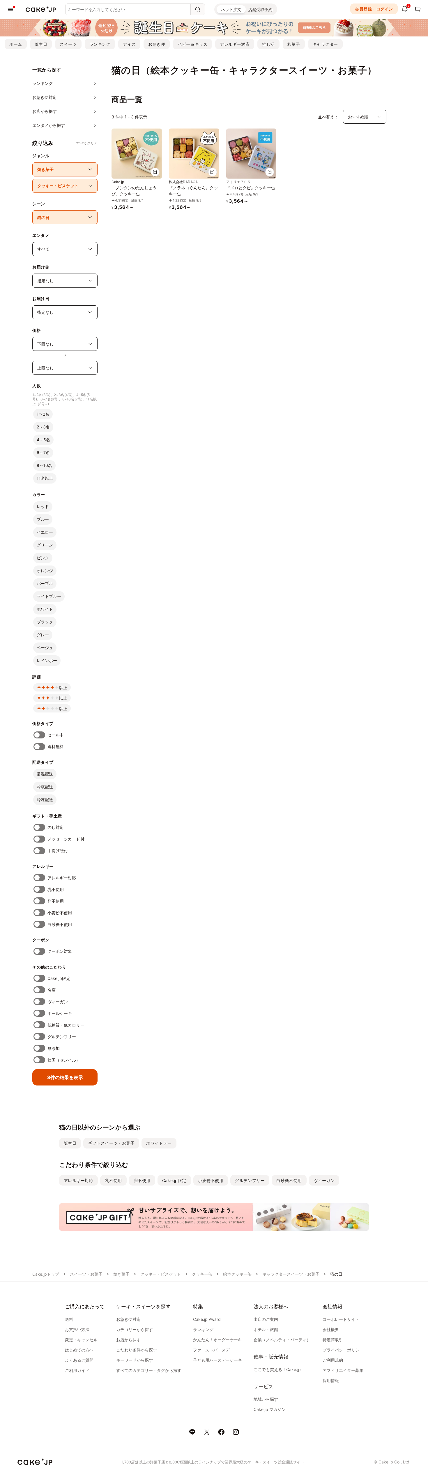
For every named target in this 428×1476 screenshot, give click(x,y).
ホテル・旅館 (266, 1329)
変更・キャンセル (81, 1339)
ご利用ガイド (77, 1370)
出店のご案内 (266, 1319)
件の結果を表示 (65, 1077)
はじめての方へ (79, 1349)
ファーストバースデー (213, 1349)
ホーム (15, 44)
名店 (51, 989)
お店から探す (128, 1339)
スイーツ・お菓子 (86, 1274)
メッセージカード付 (65, 838)
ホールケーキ (59, 1013)
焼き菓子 (121, 1274)
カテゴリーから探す (134, 1329)
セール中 (55, 734)
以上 (63, 687)
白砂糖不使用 (59, 924)
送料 (69, 1319)
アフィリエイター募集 (343, 1370)
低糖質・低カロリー (65, 1024)
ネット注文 (231, 9)
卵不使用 (55, 901)
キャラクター (325, 44)
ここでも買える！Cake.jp (277, 1369)
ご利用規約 (333, 1360)
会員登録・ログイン (374, 8)
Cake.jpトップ (45, 1274)
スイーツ (68, 44)
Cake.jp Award (207, 1319)
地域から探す (266, 1399)
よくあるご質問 (79, 1360)
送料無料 (55, 746)
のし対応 (55, 827)
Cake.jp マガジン (270, 1409)
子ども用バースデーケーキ (217, 1360)
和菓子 (293, 44)
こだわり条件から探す (136, 1349)
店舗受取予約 (260, 9)
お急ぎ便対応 (128, 1319)
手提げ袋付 (57, 850)
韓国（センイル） (63, 1059)
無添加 (53, 1048)
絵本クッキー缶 (237, 1274)
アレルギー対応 (235, 44)
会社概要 (331, 1329)
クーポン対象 (59, 951)
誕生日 (41, 44)
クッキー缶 (202, 1274)
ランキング (100, 44)
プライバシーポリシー (343, 1349)
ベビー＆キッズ (192, 44)
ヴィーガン (57, 1001)
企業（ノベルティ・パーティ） (282, 1339)
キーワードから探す (134, 1360)
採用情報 (331, 1380)
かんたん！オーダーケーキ (217, 1339)
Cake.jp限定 (58, 978)
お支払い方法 (77, 1329)
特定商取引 (333, 1339)
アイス (129, 44)
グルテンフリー (61, 1036)
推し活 (268, 44)
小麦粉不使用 (59, 912)
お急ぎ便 (156, 44)
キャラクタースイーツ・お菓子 (290, 1274)
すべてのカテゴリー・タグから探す (148, 1370)
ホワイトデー (158, 1143)
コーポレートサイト (341, 1319)
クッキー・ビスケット (160, 1274)
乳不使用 (55, 889)
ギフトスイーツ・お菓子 (111, 1143)
